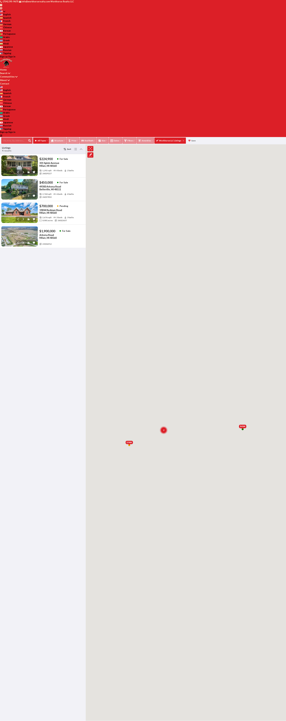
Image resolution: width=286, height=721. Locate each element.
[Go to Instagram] (1, 8)
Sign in (11, 56)
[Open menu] (1, 135)
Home (3, 69)
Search (3, 73)
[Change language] (2, 11)
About (3, 80)
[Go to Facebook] (1, 4)
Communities (7, 76)
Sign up (4, 56)
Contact (4, 83)
